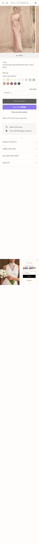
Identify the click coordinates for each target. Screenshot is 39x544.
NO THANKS (29, 280)
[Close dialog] (37, 260)
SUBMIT (29, 276)
